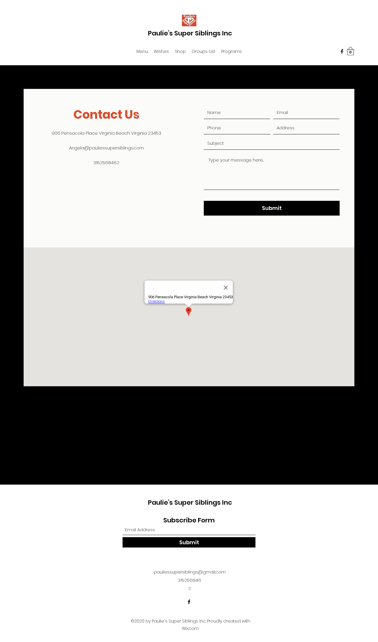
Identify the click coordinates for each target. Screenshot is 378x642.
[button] (142, 51)
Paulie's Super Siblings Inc (190, 33)
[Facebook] (342, 51)
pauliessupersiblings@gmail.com (190, 572)
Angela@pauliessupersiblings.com (106, 148)
